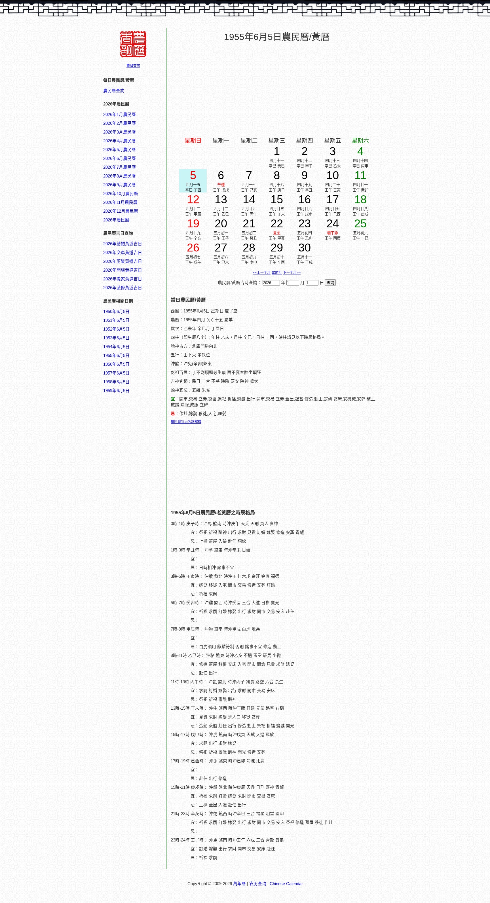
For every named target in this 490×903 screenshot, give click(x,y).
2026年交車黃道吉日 (122, 252)
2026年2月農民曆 (119, 123)
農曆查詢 (133, 66)
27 (221, 247)
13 (221, 199)
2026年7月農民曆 (119, 167)
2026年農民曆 (116, 220)
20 (221, 223)
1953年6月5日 (116, 338)
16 (304, 199)
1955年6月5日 (116, 355)
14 (249, 199)
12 (193, 199)
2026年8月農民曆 (119, 176)
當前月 (277, 273)
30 (304, 247)
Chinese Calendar (286, 883)
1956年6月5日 (116, 364)
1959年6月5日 (116, 390)
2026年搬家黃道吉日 (122, 279)
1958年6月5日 (116, 382)
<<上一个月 (262, 273)
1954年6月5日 (116, 346)
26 (193, 247)
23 (304, 223)
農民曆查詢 (113, 90)
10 (332, 175)
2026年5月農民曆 (119, 149)
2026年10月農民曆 (120, 193)
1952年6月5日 (116, 329)
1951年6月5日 (116, 320)
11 (360, 175)
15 (277, 199)
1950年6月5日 (116, 311)
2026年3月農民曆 (119, 132)
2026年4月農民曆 (119, 141)
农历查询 (257, 883)
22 (277, 223)
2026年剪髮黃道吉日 (122, 261)
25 (360, 223)
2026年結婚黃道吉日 (122, 244)
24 (332, 223)
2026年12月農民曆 (120, 211)
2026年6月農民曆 (119, 158)
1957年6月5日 (116, 373)
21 (249, 223)
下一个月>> (292, 273)
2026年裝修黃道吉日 (122, 288)
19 (193, 223)
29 (277, 247)
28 (249, 247)
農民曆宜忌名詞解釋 (186, 422)
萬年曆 (239, 883)
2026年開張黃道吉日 (122, 270)
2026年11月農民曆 (120, 202)
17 (332, 199)
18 (360, 199)
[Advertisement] (126, 665)
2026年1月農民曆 (119, 114)
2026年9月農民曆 (119, 185)
